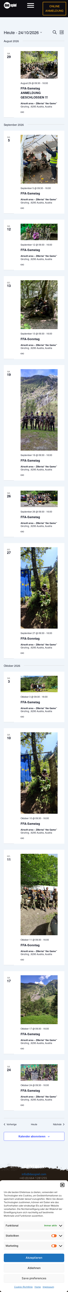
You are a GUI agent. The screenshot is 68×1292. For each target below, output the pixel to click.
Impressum (48, 1286)
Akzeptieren (34, 1257)
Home (38, 1286)
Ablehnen (34, 1268)
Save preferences (34, 1278)
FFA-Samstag (30, 193)
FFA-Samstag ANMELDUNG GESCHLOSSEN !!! (34, 92)
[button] (62, 1185)
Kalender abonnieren (32, 1136)
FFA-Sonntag (30, 339)
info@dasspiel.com (34, 1174)
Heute (34, 1124)
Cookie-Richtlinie (23, 1286)
